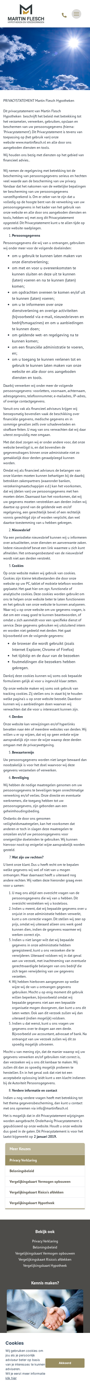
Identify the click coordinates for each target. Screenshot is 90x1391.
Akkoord (65, 1363)
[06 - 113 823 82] (64, 14)
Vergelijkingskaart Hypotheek (32, 1203)
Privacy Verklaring (23, 1160)
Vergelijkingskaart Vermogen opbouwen (40, 1181)
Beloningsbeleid (22, 1171)
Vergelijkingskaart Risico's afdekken (37, 1192)
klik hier (11, 1378)
